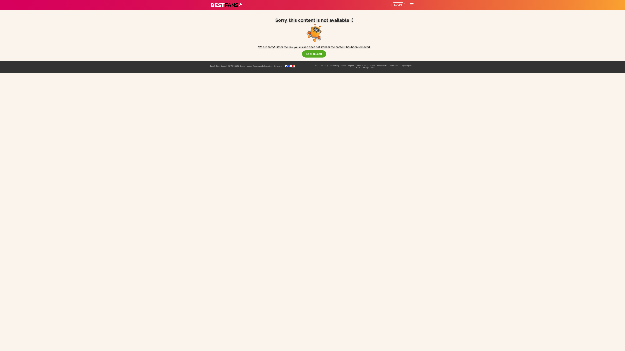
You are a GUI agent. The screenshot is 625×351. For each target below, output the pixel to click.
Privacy (372, 66)
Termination (394, 66)
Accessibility (382, 66)
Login (398, 4)
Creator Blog (334, 66)
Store (343, 66)
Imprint (351, 66)
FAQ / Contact (321, 66)
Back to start (314, 53)
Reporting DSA (407, 66)
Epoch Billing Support (218, 66)
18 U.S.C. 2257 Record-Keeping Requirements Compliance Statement (255, 66)
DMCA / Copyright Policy (364, 68)
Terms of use (361, 66)
